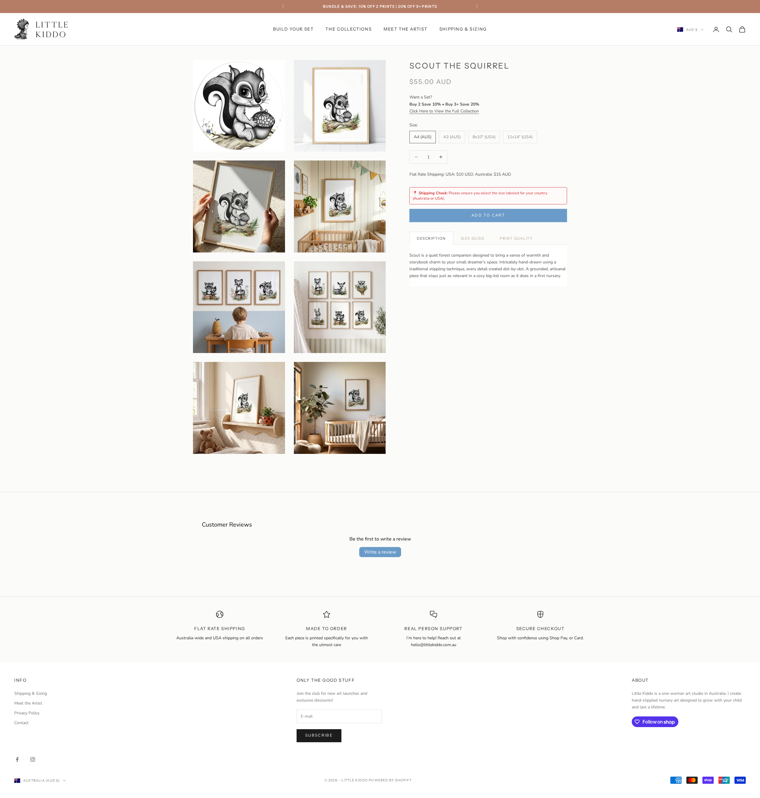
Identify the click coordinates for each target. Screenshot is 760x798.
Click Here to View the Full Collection (444, 111)
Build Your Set (293, 29)
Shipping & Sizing (463, 29)
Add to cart (488, 215)
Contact (21, 723)
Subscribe (319, 735)
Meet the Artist (406, 29)
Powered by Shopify (390, 780)
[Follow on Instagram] (33, 759)
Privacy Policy (26, 713)
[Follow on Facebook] (17, 759)
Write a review (380, 552)
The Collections (348, 29)
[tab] (431, 238)
